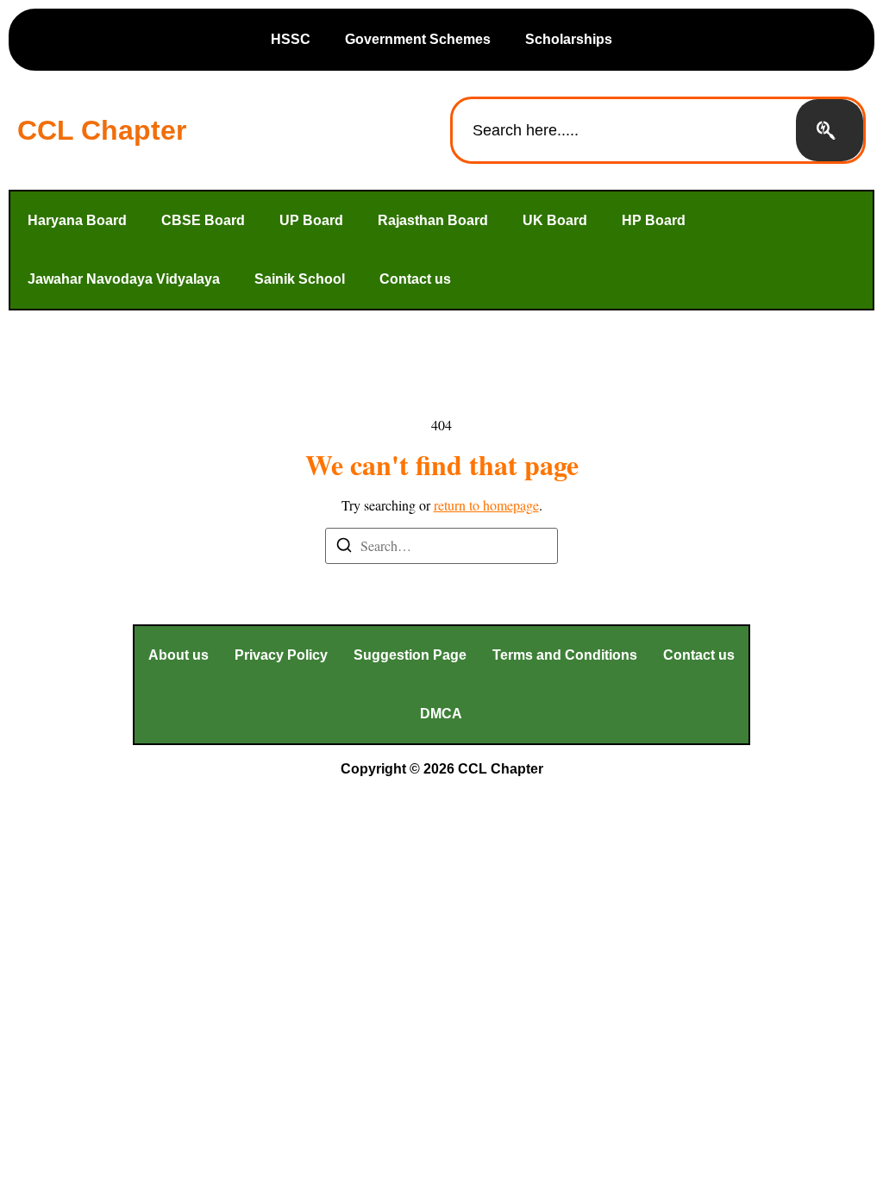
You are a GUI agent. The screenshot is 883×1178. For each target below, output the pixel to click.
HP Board (654, 220)
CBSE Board (203, 220)
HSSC (290, 39)
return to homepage (486, 505)
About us (178, 655)
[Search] (829, 130)
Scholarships (568, 39)
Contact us (415, 279)
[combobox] (624, 130)
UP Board (311, 220)
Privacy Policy (281, 655)
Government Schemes (418, 39)
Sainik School (299, 279)
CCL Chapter (101, 130)
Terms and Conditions (564, 655)
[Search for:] (441, 546)
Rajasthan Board (433, 220)
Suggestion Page (410, 655)
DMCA (441, 713)
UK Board (555, 220)
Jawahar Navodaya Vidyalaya (124, 279)
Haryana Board (77, 220)
